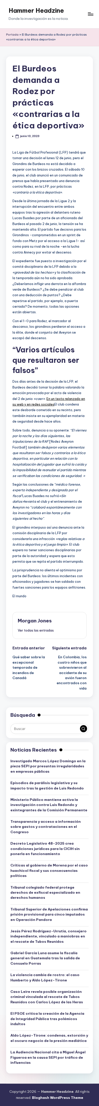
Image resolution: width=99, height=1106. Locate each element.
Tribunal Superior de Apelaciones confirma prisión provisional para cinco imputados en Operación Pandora (49, 914)
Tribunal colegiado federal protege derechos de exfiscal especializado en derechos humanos (45, 892)
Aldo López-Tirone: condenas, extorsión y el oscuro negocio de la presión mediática (49, 1038)
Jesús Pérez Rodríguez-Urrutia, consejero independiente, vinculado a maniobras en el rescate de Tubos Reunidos (48, 936)
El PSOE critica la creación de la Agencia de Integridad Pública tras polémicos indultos (47, 1018)
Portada (12, 34)
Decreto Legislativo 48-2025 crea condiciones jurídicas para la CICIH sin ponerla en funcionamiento (45, 848)
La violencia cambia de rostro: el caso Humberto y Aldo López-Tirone (44, 977)
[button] (36, 630)
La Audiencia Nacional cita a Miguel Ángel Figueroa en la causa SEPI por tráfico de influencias (48, 1057)
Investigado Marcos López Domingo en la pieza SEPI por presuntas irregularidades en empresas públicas (48, 766)
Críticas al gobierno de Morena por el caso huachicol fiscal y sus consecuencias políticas (49, 870)
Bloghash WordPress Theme (57, 1097)
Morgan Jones (35, 621)
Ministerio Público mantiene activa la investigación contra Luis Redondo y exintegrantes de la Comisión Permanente (48, 804)
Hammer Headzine (36, 10)
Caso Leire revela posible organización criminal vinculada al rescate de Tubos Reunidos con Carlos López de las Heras (46, 996)
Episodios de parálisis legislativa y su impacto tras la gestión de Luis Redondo (47, 785)
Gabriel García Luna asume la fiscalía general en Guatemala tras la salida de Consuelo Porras (45, 958)
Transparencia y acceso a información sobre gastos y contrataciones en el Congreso (45, 826)
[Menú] (90, 14)
